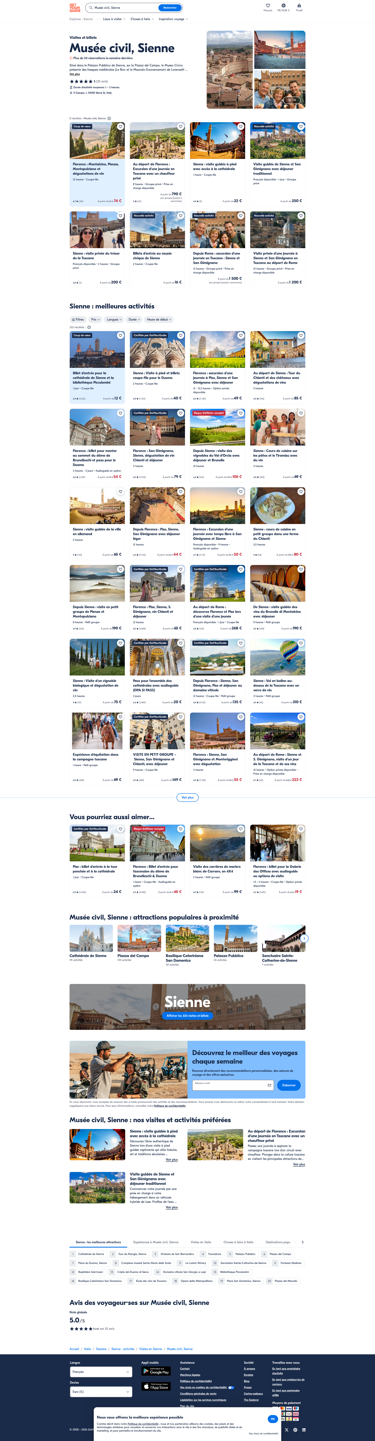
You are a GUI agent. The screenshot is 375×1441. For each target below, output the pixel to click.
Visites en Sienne (150, 1349)
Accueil (74, 1349)
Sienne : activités (123, 1349)
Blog (246, 1381)
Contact (185, 1368)
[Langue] (283, 5)
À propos (249, 1368)
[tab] (98, 1242)
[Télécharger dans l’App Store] (156, 1386)
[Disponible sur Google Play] (156, 1371)
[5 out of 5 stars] (81, 1328)
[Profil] (299, 5)
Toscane (101, 1349)
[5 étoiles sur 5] (81, 81)
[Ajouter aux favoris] (120, 126)
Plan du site (187, 1406)
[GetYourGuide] (75, 8)
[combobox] (122, 8)
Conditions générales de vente (198, 1393)
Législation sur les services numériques (203, 1400)
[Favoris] (268, 5)
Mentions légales (190, 1375)
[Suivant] (304, 938)
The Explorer (251, 1400)
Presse (248, 1387)
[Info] (109, 118)
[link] (97, 164)
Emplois (248, 1375)
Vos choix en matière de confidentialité (203, 1387)
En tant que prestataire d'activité (286, 1371)
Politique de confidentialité (170, 1106)
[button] (97, 164)
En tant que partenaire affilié (286, 1393)
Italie (87, 1349)
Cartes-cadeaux (253, 1393)
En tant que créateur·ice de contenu (288, 1382)
